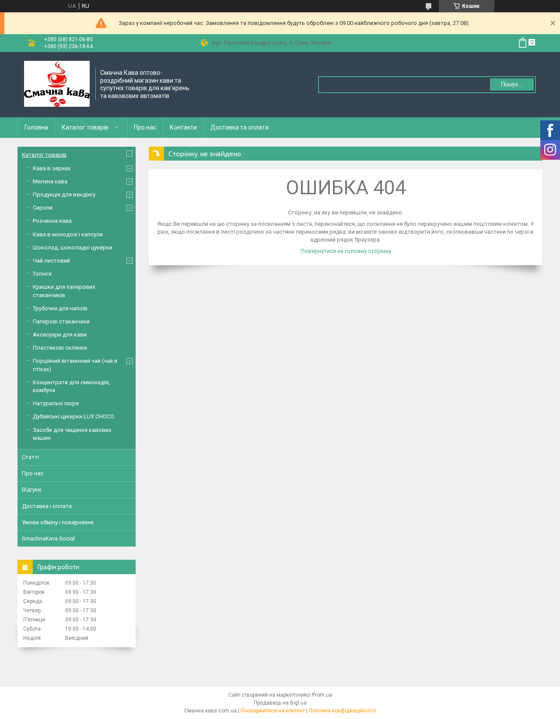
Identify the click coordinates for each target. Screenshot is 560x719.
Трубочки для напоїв (60, 308)
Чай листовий (51, 260)
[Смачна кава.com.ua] (57, 85)
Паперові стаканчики (61, 321)
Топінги (42, 273)
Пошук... (512, 84)
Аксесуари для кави (60, 334)
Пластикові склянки (60, 347)
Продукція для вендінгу (64, 194)
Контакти (183, 127)
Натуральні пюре (56, 403)
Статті (30, 457)
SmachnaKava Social (48, 538)
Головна (36, 127)
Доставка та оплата (239, 127)
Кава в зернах (51, 168)
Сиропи (42, 207)
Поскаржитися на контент (273, 711)
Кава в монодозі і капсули (68, 234)
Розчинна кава (52, 220)
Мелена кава (50, 181)
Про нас (145, 127)
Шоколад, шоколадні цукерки (72, 247)
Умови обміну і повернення (58, 522)
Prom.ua (322, 695)
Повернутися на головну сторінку (346, 251)
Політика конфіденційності (342, 711)
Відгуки (31, 489)
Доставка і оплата (47, 506)
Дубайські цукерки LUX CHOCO (73, 416)
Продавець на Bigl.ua (280, 703)
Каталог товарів (85, 127)
